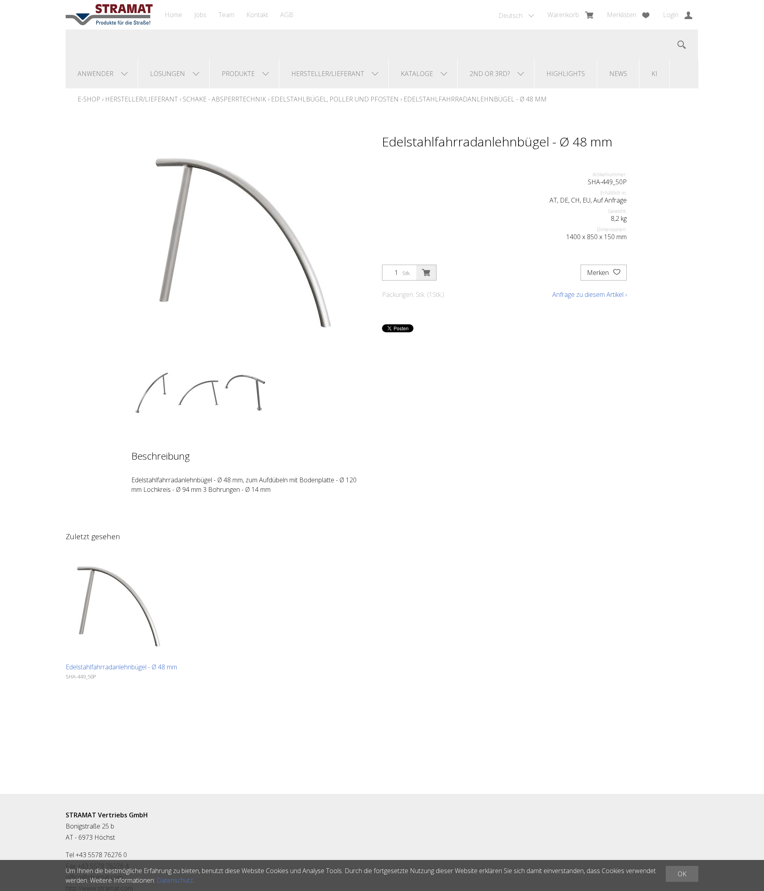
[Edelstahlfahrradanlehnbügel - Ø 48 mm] (119, 608)
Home (173, 14)
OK (682, 874)
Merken (598, 272)
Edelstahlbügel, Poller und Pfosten (335, 99)
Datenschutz (175, 880)
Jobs (200, 14)
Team (226, 14)
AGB (286, 14)
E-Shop (89, 99)
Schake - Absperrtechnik (224, 99)
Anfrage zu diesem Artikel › (589, 294)
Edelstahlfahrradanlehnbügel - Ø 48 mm (475, 99)
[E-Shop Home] (109, 14)
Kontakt (257, 14)
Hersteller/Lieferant (141, 99)
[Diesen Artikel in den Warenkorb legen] (426, 272)
